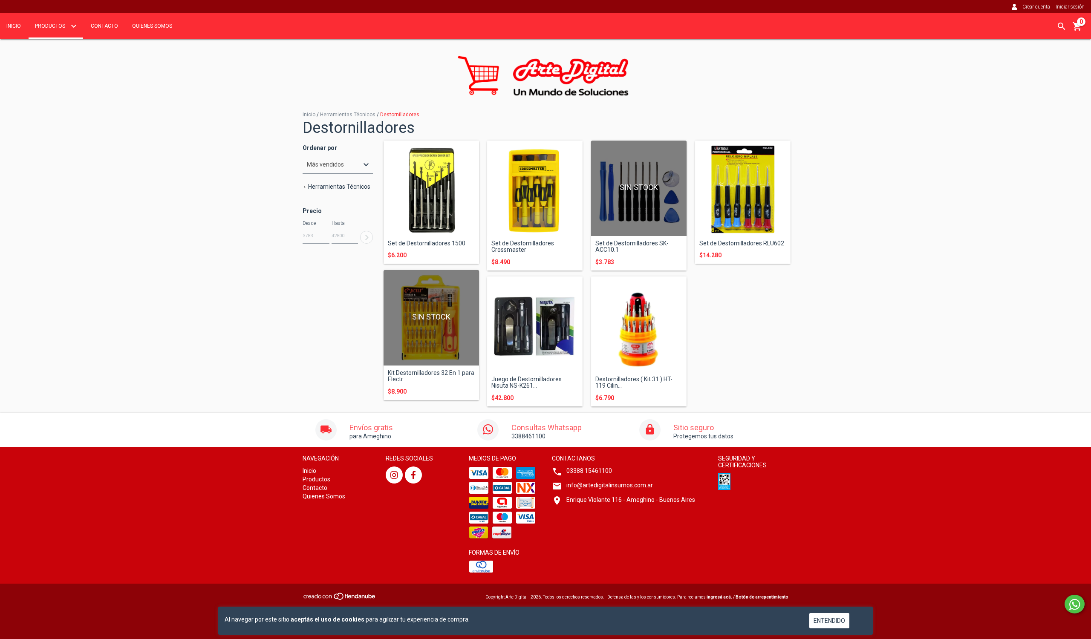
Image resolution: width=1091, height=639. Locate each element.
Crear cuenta (1036, 7)
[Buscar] (1061, 26)
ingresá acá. (719, 597)
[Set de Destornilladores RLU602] (743, 188)
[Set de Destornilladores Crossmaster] (535, 188)
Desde (309, 223)
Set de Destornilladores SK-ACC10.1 (632, 246)
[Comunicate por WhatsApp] (1075, 604)
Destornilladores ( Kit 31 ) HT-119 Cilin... (633, 382)
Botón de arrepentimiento (762, 597)
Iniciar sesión (1070, 7)
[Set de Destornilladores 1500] (431, 188)
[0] (1077, 29)
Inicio (13, 26)
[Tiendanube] (340, 598)
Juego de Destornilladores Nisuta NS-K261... (526, 382)
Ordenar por (320, 148)
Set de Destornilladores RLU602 (741, 243)
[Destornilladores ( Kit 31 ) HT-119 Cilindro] (639, 324)
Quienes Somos (152, 26)
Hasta (338, 223)
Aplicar (366, 237)
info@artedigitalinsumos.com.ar (609, 485)
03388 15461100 (589, 470)
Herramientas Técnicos (347, 115)
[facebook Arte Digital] (413, 475)
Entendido (829, 620)
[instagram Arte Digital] (394, 475)
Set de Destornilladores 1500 (426, 243)
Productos (50, 26)
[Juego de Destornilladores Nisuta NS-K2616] (535, 324)
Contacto (104, 26)
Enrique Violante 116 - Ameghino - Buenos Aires (630, 499)
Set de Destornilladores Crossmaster (522, 246)
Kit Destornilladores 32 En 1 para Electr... (431, 376)
